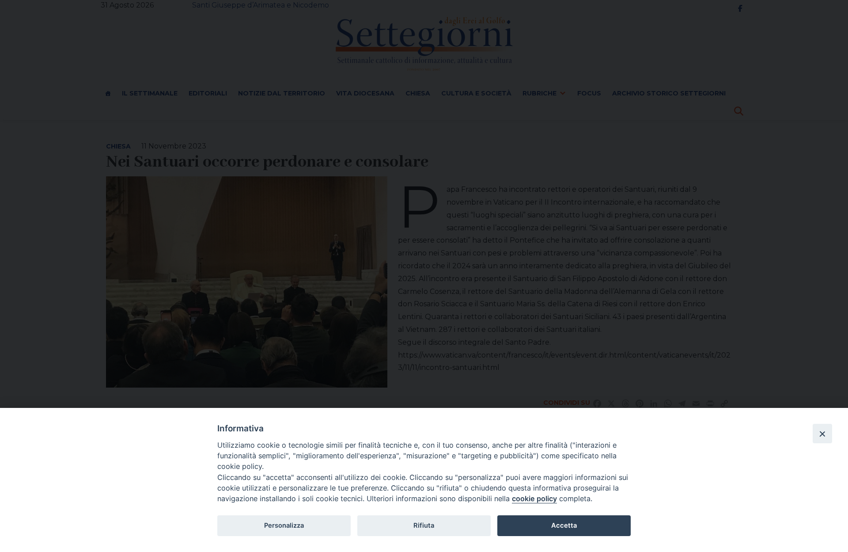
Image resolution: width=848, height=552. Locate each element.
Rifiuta (423, 525)
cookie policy (534, 498)
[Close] (822, 433)
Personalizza (284, 525)
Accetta (564, 525)
